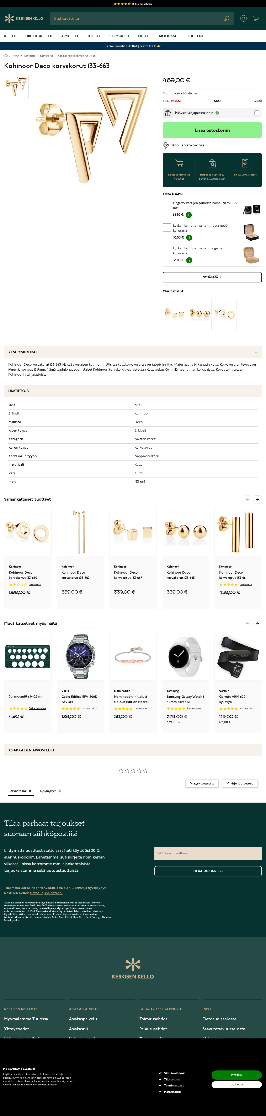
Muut (143, 36)
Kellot (10, 36)
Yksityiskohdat (22, 352)
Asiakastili (78, 1029)
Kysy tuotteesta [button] (204, 783)
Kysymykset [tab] (48, 791)
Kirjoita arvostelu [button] (241, 783)
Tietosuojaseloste (219, 1019)
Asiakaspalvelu (83, 1019)
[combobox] (142, 18)
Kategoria (29, 55)
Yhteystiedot (16, 1029)
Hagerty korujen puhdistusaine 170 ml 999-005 (206, 206)
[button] (258, 499)
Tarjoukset (168, 36)
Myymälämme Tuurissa (26, 1019)
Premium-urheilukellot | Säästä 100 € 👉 (133, 46)
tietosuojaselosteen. (46, 893)
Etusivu (6, 55)
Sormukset (119, 36)
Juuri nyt (197, 36)
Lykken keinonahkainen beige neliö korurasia (200, 251)
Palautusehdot (153, 1029)
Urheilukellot (39, 36)
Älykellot (70, 36)
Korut (94, 36)
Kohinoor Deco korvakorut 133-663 (77, 55)
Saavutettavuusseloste (224, 1029)
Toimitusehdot (153, 1019)
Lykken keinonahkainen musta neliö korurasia (200, 228)
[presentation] (164, 109)
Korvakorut (46, 55)
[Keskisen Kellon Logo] (23, 18)
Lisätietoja (18, 391)
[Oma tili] (243, 18)
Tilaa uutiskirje (208, 871)
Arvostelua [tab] (18, 791)
